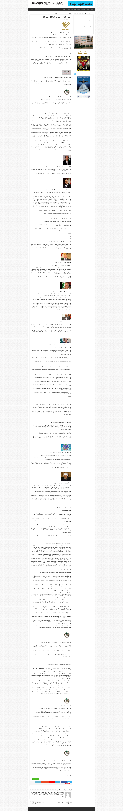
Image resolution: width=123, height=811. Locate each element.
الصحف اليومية (70, 9)
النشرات (66, 13)
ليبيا (92, 18)
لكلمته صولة (91, 20)
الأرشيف (87, 9)
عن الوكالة (83, 9)
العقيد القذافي (90, 16)
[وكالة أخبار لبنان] (61, 4)
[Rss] (31, 809)
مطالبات (91, 22)
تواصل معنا (64, 9)
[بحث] (75, 74)
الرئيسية (92, 9)
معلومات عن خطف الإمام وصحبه (87, 31)
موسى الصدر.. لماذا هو (89, 29)
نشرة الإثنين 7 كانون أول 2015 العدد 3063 (63, 802)
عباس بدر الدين (77, 9)
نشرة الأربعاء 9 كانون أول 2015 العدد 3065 (38, 802)
